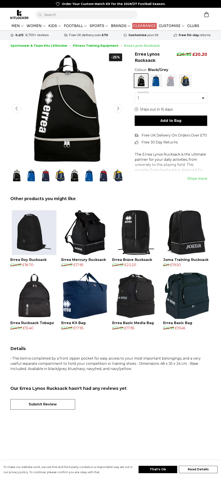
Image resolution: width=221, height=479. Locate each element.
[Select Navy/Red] (170, 80)
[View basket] (206, 14)
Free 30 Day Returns (160, 142)
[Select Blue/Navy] (155, 80)
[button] (203, 98)
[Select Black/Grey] (141, 80)
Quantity (143, 92)
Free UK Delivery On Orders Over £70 (174, 135)
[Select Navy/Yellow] (185, 80)
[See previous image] (17, 108)
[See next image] (118, 108)
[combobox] (171, 98)
